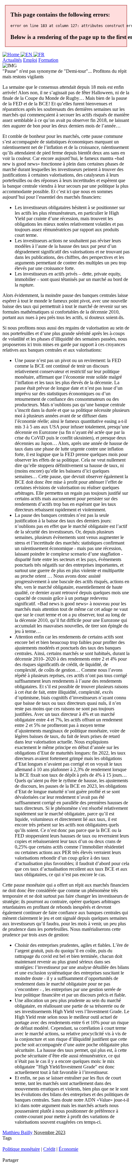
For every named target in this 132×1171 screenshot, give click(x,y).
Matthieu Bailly (17, 1132)
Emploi (30, 60)
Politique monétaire (21, 1149)
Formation (48, 60)
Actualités (12, 60)
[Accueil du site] (11, 54)
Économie (68, 1149)
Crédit (49, 1149)
